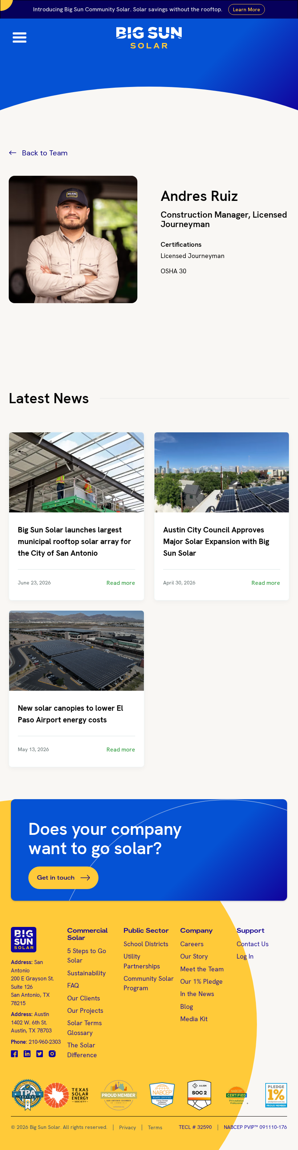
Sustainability (86, 973)
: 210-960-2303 (36, 1042)
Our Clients (83, 998)
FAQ (73, 985)
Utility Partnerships (142, 961)
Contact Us (253, 944)
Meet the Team (202, 969)
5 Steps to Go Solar (86, 955)
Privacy (127, 1127)
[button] (15, 38)
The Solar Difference (82, 1050)
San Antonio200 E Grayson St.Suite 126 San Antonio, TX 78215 (32, 983)
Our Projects (85, 1010)
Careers (192, 944)
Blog (186, 1006)
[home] (149, 38)
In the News (197, 994)
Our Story (194, 956)
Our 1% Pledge (201, 981)
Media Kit (194, 1019)
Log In (245, 956)
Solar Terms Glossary (84, 1027)
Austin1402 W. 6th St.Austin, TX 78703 (31, 1022)
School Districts (146, 944)
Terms (155, 1127)
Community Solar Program (149, 983)
